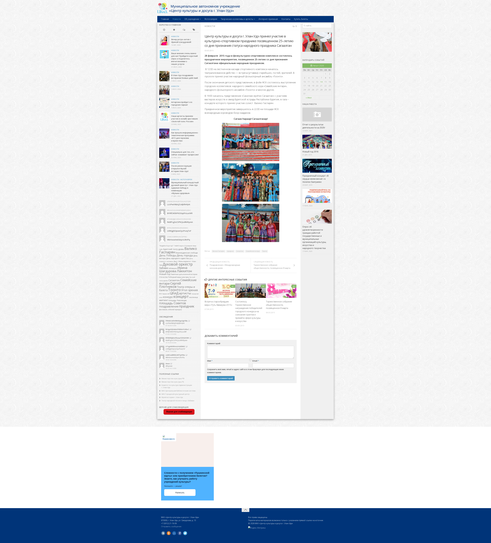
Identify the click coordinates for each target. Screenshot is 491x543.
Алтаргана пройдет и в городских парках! (181, 103)
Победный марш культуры (178, 277)
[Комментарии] (184, 30)
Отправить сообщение (171, 526)
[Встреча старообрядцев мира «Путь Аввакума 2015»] (220, 290)
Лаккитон (184, 271)
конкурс (168, 297)
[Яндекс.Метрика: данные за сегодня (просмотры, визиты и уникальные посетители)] (256, 527)
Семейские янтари (253, 251)
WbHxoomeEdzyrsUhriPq (178, 239)
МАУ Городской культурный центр (175, 394)
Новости (176, 19)
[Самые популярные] (174, 30)
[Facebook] (180, 533)
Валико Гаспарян (219, 251)
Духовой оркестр (178, 264)
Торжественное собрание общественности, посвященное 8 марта (279, 305)
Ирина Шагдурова (173, 269)
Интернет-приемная (268, 19)
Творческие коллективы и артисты (237, 19)
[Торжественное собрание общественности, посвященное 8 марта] (281, 290)
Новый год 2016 (310, 151)
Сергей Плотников (170, 285)
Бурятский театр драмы (173, 249)
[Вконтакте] (163, 533)
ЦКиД (174, 293)
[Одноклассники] (169, 533)
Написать (179, 493)
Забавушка (172, 268)
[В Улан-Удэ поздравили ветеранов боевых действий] (164, 76)
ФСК (160, 294)
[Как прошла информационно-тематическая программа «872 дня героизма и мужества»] (164, 133)
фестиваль (163, 309)
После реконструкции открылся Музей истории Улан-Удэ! (181, 168)
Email (255, 361)
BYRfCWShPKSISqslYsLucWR (179, 213)
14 (321, 81)
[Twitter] (185, 533)
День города (185, 255)
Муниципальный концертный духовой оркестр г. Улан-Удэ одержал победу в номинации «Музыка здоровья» (185, 187)
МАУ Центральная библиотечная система (178, 391)
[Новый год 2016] (317, 142)
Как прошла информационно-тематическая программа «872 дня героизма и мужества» (184, 136)
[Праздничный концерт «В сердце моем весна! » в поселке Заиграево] (317, 166)
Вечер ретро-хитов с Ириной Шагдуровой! (181, 40)
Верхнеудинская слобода (187, 253)
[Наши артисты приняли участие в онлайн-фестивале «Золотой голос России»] (164, 117)
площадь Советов (172, 303)
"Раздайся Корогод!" (166, 246)
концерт (181, 296)
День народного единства (177, 258)
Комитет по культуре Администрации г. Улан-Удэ (176, 386)
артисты (185, 293)
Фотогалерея (210, 19)
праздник (230, 251)
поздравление (168, 306)
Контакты (285, 19)
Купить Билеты (301, 19)
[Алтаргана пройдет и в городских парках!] (164, 103)
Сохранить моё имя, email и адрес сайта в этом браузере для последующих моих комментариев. (245, 371)
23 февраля (188, 246)
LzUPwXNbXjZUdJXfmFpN (178, 204)
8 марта (181, 246)
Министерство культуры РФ (172, 378)
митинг (163, 300)
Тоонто (264, 251)
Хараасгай (165, 294)
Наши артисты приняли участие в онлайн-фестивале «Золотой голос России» (184, 119)
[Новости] (164, 30)
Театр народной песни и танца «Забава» (177, 400)
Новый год (164, 274)
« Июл (309, 97)
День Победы (167, 255)
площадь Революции (177, 300)
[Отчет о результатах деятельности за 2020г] (317, 114)
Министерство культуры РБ (172, 382)
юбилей (171, 309)
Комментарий (213, 343)
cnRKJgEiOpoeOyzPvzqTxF (179, 231)
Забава (163, 268)
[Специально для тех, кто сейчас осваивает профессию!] (164, 153)
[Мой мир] (174, 533)
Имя (210, 361)
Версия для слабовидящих (179, 412)
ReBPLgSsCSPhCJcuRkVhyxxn (180, 222)
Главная (165, 19)
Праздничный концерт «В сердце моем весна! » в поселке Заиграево (315, 178)
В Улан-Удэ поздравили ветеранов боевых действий (184, 76)
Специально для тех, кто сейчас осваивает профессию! (185, 153)
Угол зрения (189, 290)
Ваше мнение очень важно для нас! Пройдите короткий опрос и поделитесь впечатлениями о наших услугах (184, 58)
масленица (193, 297)
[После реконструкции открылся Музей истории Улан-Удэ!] (164, 167)
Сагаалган (239, 251)
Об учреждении (191, 19)
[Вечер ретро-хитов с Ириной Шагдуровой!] (164, 40)
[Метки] (194, 30)
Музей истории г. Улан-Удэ (172, 397)
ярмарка (178, 309)
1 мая (176, 246)
